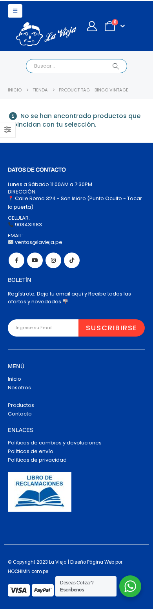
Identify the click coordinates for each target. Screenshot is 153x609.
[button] (15, 11)
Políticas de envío (30, 451)
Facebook (16, 260)
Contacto (20, 413)
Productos (21, 405)
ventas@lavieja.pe (38, 242)
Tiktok (72, 260)
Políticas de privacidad (37, 460)
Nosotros (19, 387)
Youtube (35, 260)
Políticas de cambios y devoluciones (55, 442)
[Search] (115, 66)
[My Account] (92, 26)
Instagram (53, 260)
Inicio (14, 379)
